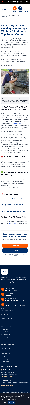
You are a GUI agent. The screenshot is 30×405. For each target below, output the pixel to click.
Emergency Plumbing (6, 318)
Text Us (16, 250)
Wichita (3, 382)
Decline (4, 402)
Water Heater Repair (6, 326)
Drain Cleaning (5, 321)
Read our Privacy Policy (11, 399)
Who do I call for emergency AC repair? (15, 211)
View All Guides (5, 361)
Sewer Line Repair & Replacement (9, 324)
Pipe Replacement (5, 334)
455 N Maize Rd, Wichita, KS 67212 (15, 306)
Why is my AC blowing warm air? (13, 199)
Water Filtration (5, 331)
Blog (6, 16)
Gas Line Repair (5, 337)
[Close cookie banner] (16, 402)
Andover (15, 382)
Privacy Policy (5, 392)
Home (2, 16)
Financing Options (5, 359)
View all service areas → (7, 385)
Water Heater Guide (6, 353)
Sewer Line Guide (5, 351)
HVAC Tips (3, 356)
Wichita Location (9, 303)
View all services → (6, 340)
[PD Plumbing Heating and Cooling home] (4, 9)
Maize (26, 382)
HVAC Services (5, 329)
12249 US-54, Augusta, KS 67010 (14, 300)
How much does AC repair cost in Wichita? (12, 205)
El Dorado (21, 382)
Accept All (11, 402)
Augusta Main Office (10, 298)
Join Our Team (24, 392)
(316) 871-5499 (13, 223)
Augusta (9, 382)
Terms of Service (15, 392)
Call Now (16, 245)
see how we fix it (17, 123)
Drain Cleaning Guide (6, 348)
